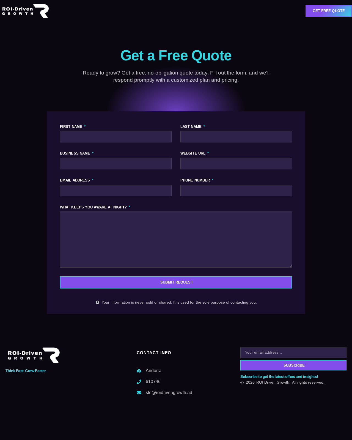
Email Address (75, 180)
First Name (71, 127)
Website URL (193, 153)
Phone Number (195, 180)
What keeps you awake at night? (94, 207)
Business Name (75, 153)
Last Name (191, 127)
